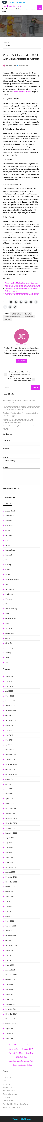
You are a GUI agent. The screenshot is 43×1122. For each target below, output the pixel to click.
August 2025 (10, 725)
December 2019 (11, 1009)
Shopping (8, 628)
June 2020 (9, 984)
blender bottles (16, 313)
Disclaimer (30, 1053)
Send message (10, 497)
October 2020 (10, 980)
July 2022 (8, 901)
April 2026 (9, 691)
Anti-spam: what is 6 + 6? (11, 488)
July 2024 (8, 784)
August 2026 (10, 676)
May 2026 (9, 686)
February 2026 (10, 701)
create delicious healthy (12, 316)
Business (28, 313)
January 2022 (10, 931)
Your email (6, 449)
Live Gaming (9, 589)
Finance (8, 560)
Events (7, 540)
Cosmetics (9, 525)
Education (8, 535)
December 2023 (11, 818)
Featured (8, 555)
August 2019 (10, 1028)
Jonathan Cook (11, 65)
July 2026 (8, 681)
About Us (30, 1045)
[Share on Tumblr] (5, 307)
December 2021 (11, 936)
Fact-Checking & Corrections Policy (21, 1061)
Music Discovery (11, 609)
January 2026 (10, 706)
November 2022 (11, 882)
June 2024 (9, 789)
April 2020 (9, 994)
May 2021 (9, 960)
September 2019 (11, 1024)
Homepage (6, 42)
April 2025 (9, 745)
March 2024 (9, 803)
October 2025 (10, 715)
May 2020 (9, 989)
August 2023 (10, 838)
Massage (8, 599)
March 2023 (9, 862)
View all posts (21, 361)
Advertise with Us (27, 1049)
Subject (5, 457)
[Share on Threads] (10, 307)
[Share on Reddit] (36, 302)
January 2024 (10, 813)
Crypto (7, 530)
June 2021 (9, 955)
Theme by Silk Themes (21, 1119)
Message (6, 467)
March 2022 (9, 921)
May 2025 (9, 740)
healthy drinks (29, 316)
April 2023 (9, 857)
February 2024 (10, 808)
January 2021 (10, 970)
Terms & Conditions (16, 1053)
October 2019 (10, 1019)
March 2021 (9, 965)
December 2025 (11, 711)
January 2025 (10, 759)
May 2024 (9, 794)
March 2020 (9, 999)
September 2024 (11, 774)
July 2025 (8, 730)
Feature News (10, 550)
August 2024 (10, 779)
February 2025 (10, 755)
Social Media (9, 633)
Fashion (8, 545)
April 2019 (9, 1038)
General (8, 570)
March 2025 (9, 750)
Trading (8, 653)
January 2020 (10, 1004)
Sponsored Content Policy (22, 1065)
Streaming (9, 643)
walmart (7, 319)
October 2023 (10, 828)
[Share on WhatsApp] (26, 302)
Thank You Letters (11, 6)
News (7, 614)
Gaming (8, 565)
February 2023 (10, 867)
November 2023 (11, 823)
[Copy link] (15, 307)
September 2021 (11, 945)
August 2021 (10, 950)
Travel (7, 657)
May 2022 (9, 911)
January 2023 (10, 872)
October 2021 (10, 940)
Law (6, 584)
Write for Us (13, 1049)
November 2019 (11, 1014)
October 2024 (10, 769)
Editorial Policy (21, 1057)
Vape (7, 662)
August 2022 (10, 896)
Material (8, 604)
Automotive (9, 516)
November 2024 (11, 764)
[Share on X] (16, 302)
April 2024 (9, 799)
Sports (7, 638)
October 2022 (10, 887)
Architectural (10, 511)
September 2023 (11, 833)
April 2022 (9, 916)
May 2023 (9, 852)
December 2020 (11, 975)
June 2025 (9, 735)
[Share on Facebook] (11, 302)
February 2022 (10, 926)
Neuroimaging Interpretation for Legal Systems (22, 294)
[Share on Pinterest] (31, 302)
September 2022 (11, 892)
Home (22, 1045)
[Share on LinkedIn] (21, 302)
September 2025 (11, 720)
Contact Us (13, 1045)
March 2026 (9, 696)
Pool (7, 623)
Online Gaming (10, 618)
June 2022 (9, 906)
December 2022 (11, 877)
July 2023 (8, 843)
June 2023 (9, 847)
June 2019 (9, 1033)
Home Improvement (12, 579)
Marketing (9, 594)
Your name (6, 440)
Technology (9, 648)
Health (7, 574)
